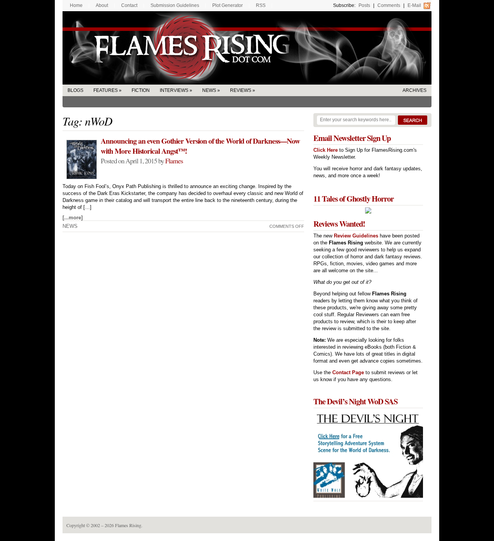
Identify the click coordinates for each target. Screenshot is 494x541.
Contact (129, 5)
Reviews (240, 90)
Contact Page (348, 372)
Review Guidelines (356, 236)
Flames (174, 160)
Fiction (141, 90)
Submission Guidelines (175, 5)
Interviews (174, 90)
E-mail (414, 5)
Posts (364, 5)
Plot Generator (227, 5)
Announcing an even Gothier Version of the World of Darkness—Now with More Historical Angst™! (200, 146)
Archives (414, 90)
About (102, 5)
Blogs (75, 90)
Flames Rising (247, 48)
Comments (388, 5)
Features (105, 90)
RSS (261, 5)
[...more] (73, 217)
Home (76, 5)
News (209, 90)
